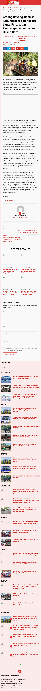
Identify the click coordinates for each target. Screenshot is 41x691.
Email (5, 334)
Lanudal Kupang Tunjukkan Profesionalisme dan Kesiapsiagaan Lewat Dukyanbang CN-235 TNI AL (26, 500)
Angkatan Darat (15, 8)
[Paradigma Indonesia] (12, 2)
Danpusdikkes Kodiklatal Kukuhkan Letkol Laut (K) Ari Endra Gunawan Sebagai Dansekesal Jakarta (26, 586)
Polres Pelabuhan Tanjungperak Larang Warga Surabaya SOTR (25, 563)
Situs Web (5, 341)
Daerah (27, 38)
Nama (5, 326)
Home (4, 8)
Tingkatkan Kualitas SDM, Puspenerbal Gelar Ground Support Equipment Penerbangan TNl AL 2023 (25, 396)
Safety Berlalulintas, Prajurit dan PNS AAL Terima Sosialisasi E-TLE (26, 644)
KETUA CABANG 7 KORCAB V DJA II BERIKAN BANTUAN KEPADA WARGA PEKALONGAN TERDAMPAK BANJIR (26, 627)
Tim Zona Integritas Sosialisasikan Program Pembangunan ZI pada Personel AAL (25, 654)
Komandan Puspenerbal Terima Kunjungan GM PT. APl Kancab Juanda (26, 377)
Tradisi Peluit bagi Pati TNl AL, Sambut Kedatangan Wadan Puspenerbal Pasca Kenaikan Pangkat (25, 509)
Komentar (6, 312)
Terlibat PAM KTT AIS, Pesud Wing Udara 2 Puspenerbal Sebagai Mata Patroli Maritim (26, 386)
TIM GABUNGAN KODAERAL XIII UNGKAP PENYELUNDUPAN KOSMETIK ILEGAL (25, 418)
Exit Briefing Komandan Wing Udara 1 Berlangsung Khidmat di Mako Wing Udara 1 (26, 491)
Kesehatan (7, 42)
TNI (8, 8)
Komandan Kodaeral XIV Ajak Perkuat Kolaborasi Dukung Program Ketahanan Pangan (25, 409)
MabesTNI (15, 42)
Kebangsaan (23, 40)
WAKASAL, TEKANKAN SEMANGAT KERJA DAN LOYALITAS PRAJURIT (25, 436)
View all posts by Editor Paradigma (20, 217)
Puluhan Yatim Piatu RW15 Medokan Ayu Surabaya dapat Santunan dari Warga (25, 522)
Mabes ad (10, 200)
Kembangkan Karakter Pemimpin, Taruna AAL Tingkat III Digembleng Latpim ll (25, 635)
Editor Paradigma (9, 37)
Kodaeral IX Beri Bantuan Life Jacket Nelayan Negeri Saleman (24, 531)
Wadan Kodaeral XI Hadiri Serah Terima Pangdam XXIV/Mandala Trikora (25, 445)
